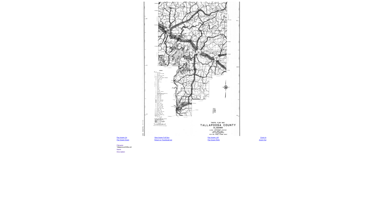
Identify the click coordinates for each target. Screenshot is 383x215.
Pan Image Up (122, 137)
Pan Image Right (214, 140)
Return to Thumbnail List (163, 140)
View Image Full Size (161, 137)
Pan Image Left (213, 137)
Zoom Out (262, 140)
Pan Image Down (123, 140)
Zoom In (263, 137)
